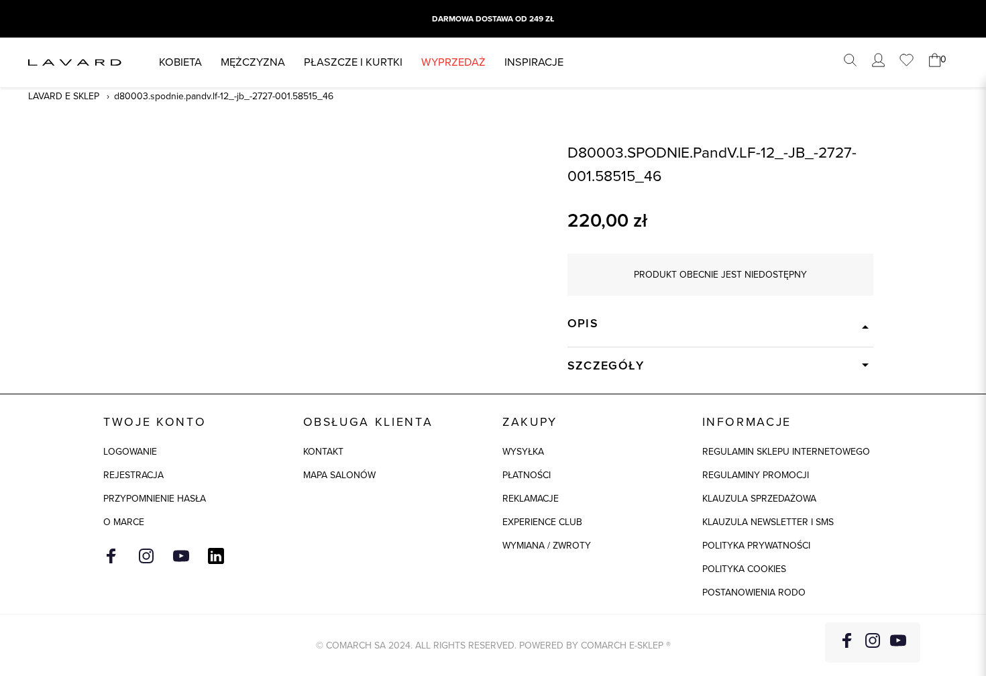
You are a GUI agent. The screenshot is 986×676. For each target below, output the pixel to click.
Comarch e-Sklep (622, 645)
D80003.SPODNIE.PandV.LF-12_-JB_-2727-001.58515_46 (223, 96)
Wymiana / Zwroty (546, 546)
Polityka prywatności (756, 546)
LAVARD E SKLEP (63, 96)
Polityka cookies (744, 569)
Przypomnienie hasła (154, 499)
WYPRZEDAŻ (453, 62)
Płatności (526, 475)
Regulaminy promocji (755, 475)
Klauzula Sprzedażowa (759, 499)
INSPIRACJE (533, 62)
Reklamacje (530, 499)
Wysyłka (523, 452)
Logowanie (130, 452)
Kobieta (180, 62)
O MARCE (123, 522)
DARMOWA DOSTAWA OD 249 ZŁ (493, 18)
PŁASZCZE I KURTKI (353, 62)
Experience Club (542, 522)
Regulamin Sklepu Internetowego (786, 452)
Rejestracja (133, 475)
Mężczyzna (253, 62)
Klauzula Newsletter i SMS (768, 522)
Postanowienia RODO (754, 592)
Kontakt (323, 452)
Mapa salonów (339, 475)
